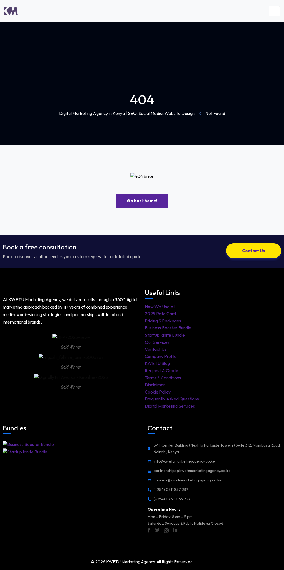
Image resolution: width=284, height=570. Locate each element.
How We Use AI (160, 306)
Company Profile (161, 356)
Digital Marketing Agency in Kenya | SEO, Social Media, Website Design (127, 113)
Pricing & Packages (163, 321)
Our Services (157, 342)
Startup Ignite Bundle (165, 335)
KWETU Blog (157, 363)
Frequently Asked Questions (172, 399)
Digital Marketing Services (170, 406)
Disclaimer (155, 384)
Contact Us (155, 349)
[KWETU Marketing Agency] (11, 11)
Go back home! (142, 200)
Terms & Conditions (163, 377)
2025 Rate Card (160, 313)
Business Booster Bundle (168, 328)
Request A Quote (161, 370)
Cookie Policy (158, 392)
